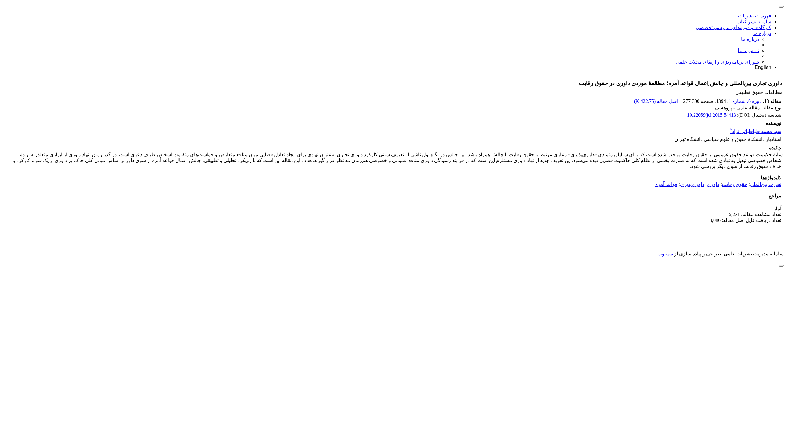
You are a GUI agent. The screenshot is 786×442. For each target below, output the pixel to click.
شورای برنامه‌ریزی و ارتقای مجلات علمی (717, 61)
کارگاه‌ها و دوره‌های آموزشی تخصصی (733, 27)
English (763, 67)
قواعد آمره (666, 184)
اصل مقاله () (656, 101)
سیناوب (665, 253)
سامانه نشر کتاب (754, 21)
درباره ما (762, 33)
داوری (713, 184)
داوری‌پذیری (692, 184)
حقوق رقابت (734, 184)
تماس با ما (748, 50)
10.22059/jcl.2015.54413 (711, 115)
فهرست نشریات (754, 15)
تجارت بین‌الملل (765, 184)
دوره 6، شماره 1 (745, 101)
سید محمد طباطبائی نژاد (755, 131)
